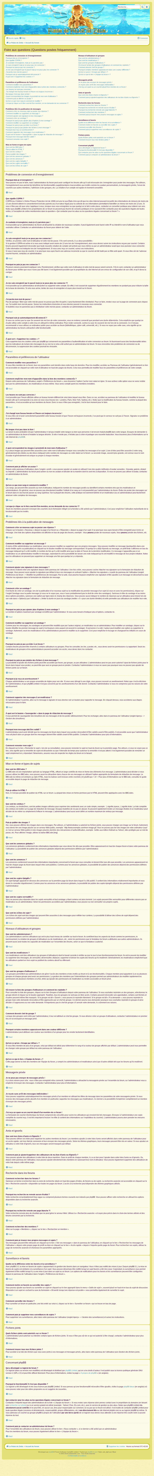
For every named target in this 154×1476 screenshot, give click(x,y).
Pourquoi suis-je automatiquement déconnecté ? (23, 74)
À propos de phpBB (89, 1373)
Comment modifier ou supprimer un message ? (23, 113)
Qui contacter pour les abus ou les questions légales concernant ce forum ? (106, 152)
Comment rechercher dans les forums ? (93, 105)
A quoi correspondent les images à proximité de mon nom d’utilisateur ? (31, 96)
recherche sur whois (17, 1405)
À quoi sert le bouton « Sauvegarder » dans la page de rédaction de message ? (34, 134)
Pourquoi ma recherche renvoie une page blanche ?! (97, 110)
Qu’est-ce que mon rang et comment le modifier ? (24, 101)
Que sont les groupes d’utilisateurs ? (91, 63)
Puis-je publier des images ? (16, 154)
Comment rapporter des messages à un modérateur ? (25, 132)
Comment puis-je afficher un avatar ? (19, 98)
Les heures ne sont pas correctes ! (18, 89)
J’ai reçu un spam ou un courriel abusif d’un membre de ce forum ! (102, 87)
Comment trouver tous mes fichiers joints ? (94, 140)
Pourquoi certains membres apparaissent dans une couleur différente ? (104, 70)
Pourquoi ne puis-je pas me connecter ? (20, 67)
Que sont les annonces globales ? (18, 156)
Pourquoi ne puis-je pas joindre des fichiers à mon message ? (28, 127)
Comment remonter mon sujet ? (17, 139)
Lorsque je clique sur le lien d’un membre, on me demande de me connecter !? (37, 103)
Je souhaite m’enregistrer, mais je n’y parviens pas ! (24, 63)
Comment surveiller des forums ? (90, 127)
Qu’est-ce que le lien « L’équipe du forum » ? (94, 74)
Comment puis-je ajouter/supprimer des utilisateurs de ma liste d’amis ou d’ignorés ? (108, 97)
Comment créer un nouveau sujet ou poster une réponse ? (27, 111)
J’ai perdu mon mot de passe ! (17, 72)
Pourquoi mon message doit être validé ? (20, 137)
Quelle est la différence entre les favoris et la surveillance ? (99, 122)
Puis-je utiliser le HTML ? (15, 149)
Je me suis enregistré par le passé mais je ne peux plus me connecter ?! (32, 70)
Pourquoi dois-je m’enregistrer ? (17, 58)
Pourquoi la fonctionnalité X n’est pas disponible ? (96, 150)
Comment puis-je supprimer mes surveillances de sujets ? (99, 129)
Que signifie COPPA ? (14, 60)
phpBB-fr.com (92, 1452)
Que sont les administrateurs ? (89, 58)
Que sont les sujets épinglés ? (17, 161)
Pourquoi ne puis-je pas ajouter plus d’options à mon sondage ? (29, 120)
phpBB (21, 437)
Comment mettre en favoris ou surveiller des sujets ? (97, 125)
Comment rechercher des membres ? (92, 112)
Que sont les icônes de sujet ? (17, 166)
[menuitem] (22, 38)
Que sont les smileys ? (14, 152)
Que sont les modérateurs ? (88, 60)
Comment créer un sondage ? (17, 118)
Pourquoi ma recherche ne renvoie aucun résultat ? (97, 108)
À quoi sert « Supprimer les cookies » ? (20, 77)
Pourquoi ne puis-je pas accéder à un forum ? (22, 125)
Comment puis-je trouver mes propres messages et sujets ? (100, 114)
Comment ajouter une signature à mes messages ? (24, 116)
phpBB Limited (71, 1370)
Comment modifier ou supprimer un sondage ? (22, 123)
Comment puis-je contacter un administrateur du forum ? (98, 155)
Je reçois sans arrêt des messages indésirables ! (96, 85)
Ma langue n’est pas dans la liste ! (18, 94)
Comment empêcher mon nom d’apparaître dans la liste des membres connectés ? (36, 87)
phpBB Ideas (129, 1387)
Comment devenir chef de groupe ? (91, 67)
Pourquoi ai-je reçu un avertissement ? (20, 130)
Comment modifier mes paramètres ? (19, 85)
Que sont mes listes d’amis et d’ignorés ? (93, 95)
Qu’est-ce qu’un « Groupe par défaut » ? (93, 72)
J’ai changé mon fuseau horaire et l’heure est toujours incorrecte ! (29, 92)
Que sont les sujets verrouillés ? (17, 163)
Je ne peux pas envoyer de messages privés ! (95, 82)
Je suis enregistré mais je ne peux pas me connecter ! (25, 65)
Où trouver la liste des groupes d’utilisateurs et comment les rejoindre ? (104, 65)
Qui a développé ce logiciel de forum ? (92, 148)
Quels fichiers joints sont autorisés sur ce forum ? (96, 137)
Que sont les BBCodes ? (15, 147)
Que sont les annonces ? (15, 159)
